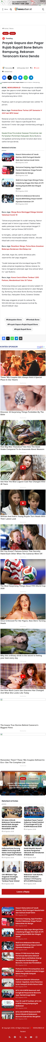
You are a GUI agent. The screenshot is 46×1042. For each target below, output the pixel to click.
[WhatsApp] (12, 338)
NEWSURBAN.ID (13, 88)
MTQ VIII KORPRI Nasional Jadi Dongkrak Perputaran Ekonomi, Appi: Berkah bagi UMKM (28, 992)
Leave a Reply (23, 892)
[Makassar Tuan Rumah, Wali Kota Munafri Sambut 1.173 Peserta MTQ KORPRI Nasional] (34, 866)
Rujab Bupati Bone (23, 329)
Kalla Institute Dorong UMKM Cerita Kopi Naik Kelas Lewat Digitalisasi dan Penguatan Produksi (12, 851)
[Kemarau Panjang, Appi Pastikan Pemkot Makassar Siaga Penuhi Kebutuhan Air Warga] (8, 170)
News (11, 28)
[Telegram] (16, 338)
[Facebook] (3, 338)
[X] (8, 338)
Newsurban (8, 68)
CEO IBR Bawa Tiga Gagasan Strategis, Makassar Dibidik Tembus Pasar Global (10, 877)
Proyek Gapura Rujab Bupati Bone (23, 324)
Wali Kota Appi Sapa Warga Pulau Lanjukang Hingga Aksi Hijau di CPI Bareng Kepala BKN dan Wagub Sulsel (29, 933)
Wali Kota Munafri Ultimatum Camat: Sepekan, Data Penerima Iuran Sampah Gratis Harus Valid (29, 981)
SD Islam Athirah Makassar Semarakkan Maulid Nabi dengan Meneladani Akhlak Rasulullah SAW (11, 824)
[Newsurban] (23, 9)
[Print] (20, 338)
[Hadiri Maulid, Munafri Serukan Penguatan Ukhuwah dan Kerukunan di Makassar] (34, 840)
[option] (23, 783)
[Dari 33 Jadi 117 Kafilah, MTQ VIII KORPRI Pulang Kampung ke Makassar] (8, 1004)
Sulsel (12, 33)
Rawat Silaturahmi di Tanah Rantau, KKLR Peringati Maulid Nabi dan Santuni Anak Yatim (28, 157)
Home (6, 28)
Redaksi (23, 1031)
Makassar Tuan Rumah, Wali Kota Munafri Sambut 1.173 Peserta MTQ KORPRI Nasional (33, 877)
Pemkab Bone (33, 319)
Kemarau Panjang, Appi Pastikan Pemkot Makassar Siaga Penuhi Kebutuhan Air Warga (29, 170)
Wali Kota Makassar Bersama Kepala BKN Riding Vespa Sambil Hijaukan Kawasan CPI (29, 199)
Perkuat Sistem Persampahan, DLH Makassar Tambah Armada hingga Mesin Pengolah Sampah (30, 971)
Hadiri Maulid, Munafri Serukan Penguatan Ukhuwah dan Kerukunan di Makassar (34, 851)
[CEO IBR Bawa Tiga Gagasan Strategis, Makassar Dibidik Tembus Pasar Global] (12, 866)
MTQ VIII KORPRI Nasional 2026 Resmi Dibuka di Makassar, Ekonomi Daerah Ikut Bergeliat (28, 1014)
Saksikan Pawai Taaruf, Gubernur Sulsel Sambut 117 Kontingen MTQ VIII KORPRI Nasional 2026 (34, 823)
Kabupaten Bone (27, 136)
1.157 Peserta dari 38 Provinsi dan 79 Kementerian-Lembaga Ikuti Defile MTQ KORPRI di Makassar (23, 785)
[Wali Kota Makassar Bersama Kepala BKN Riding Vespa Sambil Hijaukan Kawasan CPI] (8, 198)
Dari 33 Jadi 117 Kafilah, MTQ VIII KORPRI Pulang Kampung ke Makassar (28, 1003)
